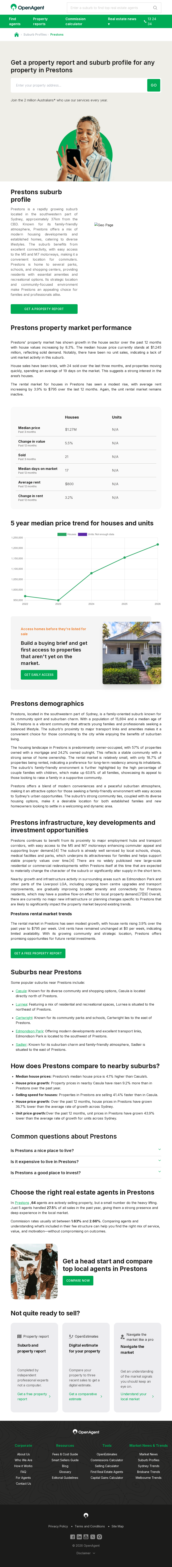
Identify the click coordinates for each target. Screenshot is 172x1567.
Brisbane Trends (148, 1472)
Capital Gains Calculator (107, 1477)
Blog (65, 1466)
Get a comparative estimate (83, 1396)
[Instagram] (99, 1536)
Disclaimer (84, 1553)
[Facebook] (72, 1536)
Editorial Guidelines (65, 1477)
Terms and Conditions (90, 1526)
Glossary (65, 1472)
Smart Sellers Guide (65, 1460)
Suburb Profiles (35, 34)
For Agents (23, 1477)
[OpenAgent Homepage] (27, 7)
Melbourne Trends (149, 1477)
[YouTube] (86, 1536)
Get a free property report (32, 1396)
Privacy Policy (58, 1526)
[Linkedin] (79, 1536)
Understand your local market (134, 1396)
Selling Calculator (107, 1466)
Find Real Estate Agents (107, 1472)
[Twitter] (92, 1536)
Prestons (22, 1203)
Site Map (118, 1526)
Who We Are (23, 1460)
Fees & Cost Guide (65, 1454)
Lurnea (21, 1004)
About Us (23, 1454)
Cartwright (24, 1018)
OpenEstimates (107, 1454)
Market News (148, 1454)
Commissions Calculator (107, 1460)
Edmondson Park (29, 1031)
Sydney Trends (148, 1466)
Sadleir (21, 1044)
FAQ (23, 1472)
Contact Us (23, 1483)
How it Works (23, 1466)
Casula (21, 991)
